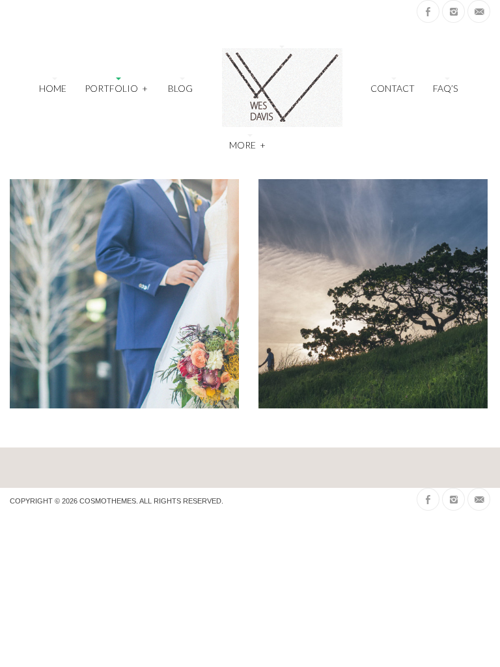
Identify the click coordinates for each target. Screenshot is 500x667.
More (247, 144)
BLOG (180, 88)
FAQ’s (445, 88)
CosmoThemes (107, 501)
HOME (52, 88)
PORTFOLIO (116, 88)
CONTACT (392, 88)
